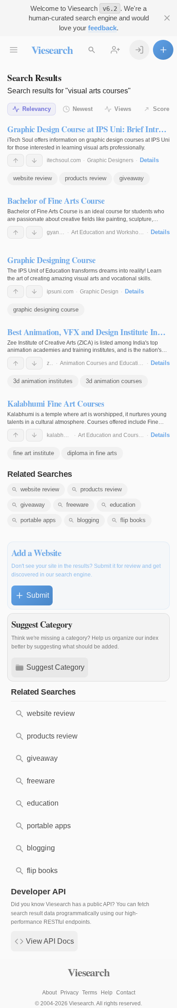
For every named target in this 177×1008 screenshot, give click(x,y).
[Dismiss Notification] (166, 18)
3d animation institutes (43, 381)
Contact (125, 992)
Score (161, 109)
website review (32, 178)
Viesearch (52, 50)
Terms (89, 992)
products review (85, 178)
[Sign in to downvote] (34, 160)
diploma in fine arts (92, 453)
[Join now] (115, 50)
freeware (77, 504)
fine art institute (33, 453)
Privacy (69, 992)
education (122, 504)
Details (149, 160)
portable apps (38, 520)
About (49, 992)
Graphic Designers (110, 160)
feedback (102, 28)
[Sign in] (139, 50)
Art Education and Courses (111, 435)
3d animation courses (114, 381)
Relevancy (36, 109)
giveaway (131, 178)
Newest (83, 109)
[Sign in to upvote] (15, 160)
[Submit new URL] (163, 50)
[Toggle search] (92, 50)
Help (107, 992)
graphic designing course (46, 309)
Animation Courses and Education (102, 363)
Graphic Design (99, 291)
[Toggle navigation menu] (14, 50)
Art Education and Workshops (107, 232)
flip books (133, 520)
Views (122, 109)
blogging (88, 520)
